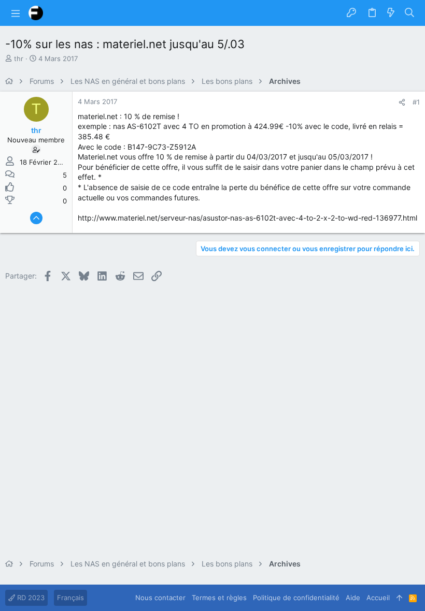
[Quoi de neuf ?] (391, 13)
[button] (15, 13)
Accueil (378, 597)
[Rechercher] (410, 13)
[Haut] (399, 597)
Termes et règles (219, 597)
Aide (353, 597)
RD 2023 (30, 597)
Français (70, 597)
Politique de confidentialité (296, 597)
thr (18, 58)
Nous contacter (160, 597)
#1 (416, 102)
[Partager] (402, 102)
